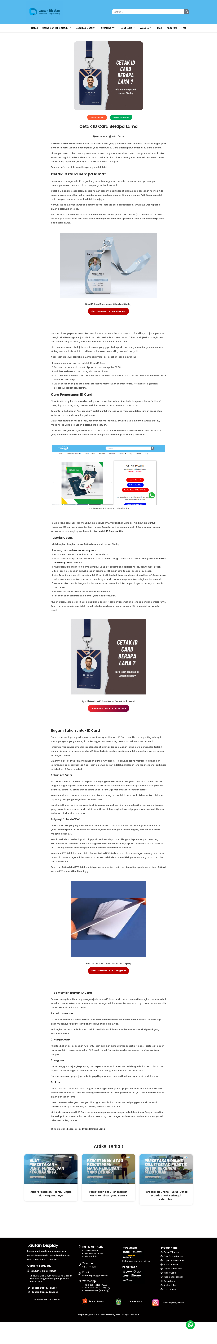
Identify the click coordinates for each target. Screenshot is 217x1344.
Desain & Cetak (85, 27)
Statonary (101, 136)
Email (85, 1272)
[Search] (186, 11)
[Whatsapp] (80, 1281)
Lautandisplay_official (173, 1302)
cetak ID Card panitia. (111, 531)
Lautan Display (42, 1245)
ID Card (68, 1029)
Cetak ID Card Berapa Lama (90, 1128)
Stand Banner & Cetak (55, 27)
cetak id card (66, 1128)
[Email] (80, 1274)
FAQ (183, 27)
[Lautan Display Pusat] (28, 1271)
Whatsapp (89, 1281)
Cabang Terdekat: (39, 1265)
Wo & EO (145, 27)
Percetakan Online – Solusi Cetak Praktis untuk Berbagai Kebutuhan (166, 1195)
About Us (172, 27)
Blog (159, 27)
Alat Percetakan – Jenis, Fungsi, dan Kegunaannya (50, 1193)
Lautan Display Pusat (43, 1271)
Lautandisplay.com (85, 550)
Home (34, 27)
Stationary (107, 27)
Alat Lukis (126, 27)
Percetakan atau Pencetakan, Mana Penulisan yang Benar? (108, 1193)
